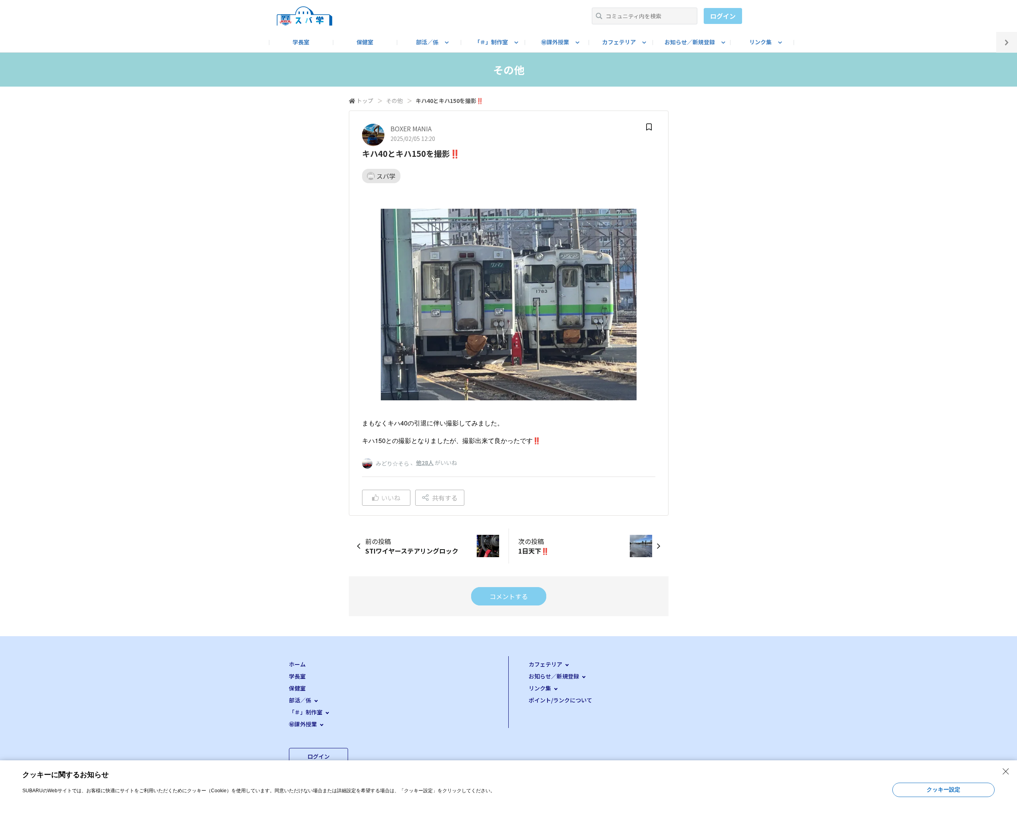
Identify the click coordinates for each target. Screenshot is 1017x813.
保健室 (364, 42)
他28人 (425, 463)
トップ (364, 101)
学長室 (301, 42)
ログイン (723, 16)
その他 (394, 101)
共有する (445, 497)
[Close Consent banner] (1006, 771)
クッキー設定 (943, 789)
